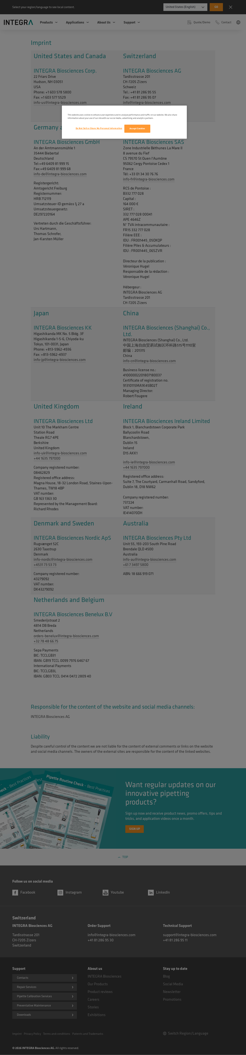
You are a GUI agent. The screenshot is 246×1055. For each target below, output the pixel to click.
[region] (124, 122)
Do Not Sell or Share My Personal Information (99, 128)
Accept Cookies (137, 128)
